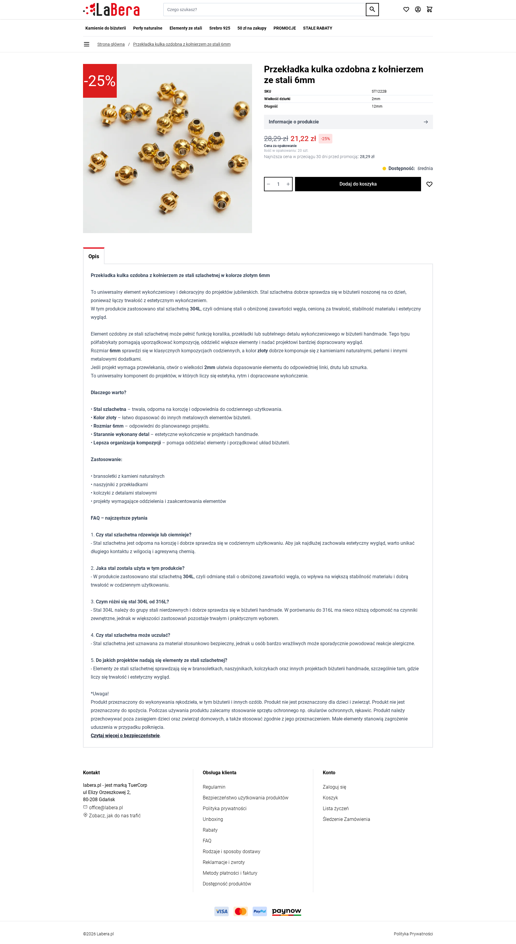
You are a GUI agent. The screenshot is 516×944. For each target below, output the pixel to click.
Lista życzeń (336, 808)
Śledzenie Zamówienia (346, 819)
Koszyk (330, 798)
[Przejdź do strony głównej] (111, 9)
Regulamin (214, 787)
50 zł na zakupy (251, 28)
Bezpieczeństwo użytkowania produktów (245, 798)
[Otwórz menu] (86, 44)
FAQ (207, 841)
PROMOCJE (285, 28)
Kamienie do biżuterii (105, 28)
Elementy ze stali (186, 28)
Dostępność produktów (227, 884)
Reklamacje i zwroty (224, 862)
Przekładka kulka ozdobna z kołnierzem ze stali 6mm (182, 44)
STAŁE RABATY (317, 28)
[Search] (372, 9)
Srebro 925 (219, 28)
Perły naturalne (147, 28)
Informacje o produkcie (294, 122)
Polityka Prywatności (413, 933)
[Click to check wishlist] (406, 9)
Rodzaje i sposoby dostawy (231, 851)
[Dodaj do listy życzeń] (429, 184)
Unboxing (213, 819)
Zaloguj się (334, 787)
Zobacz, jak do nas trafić (114, 815)
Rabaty (210, 830)
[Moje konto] (417, 9)
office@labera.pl (105, 807)
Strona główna (111, 44)
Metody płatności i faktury (230, 873)
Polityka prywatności (225, 808)
